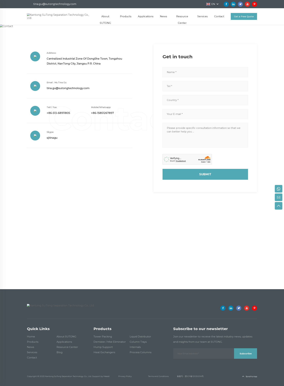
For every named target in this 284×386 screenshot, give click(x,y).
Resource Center (67, 347)
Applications (64, 341)
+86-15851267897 (102, 113)
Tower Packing (103, 336)
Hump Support (103, 347)
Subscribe (246, 353)
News (30, 347)
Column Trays (138, 341)
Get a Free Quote (244, 16)
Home (31, 31)
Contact (43, 31)
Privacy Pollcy (125, 376)
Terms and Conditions (158, 376)
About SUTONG (66, 336)
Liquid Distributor (140, 336)
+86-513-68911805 (58, 113)
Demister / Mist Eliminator (110, 341)
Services (32, 352)
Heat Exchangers (104, 352)
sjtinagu (52, 137)
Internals (135, 347)
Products (32, 341)
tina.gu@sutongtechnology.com (54, 4)
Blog (59, 352)
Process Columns (140, 352)
